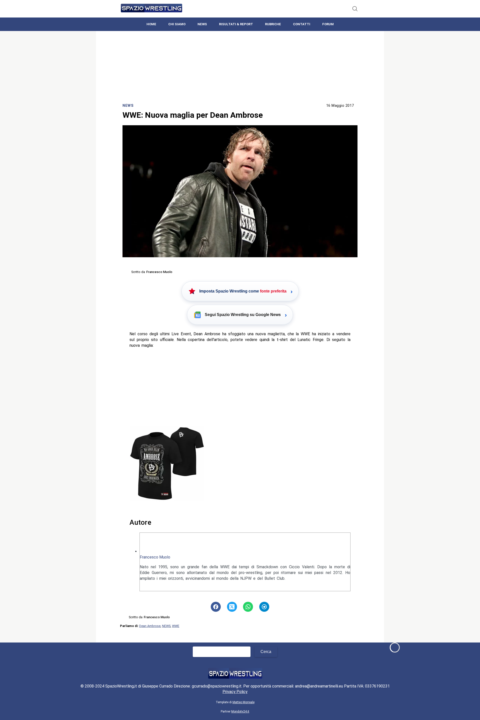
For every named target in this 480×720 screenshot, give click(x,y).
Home (151, 24)
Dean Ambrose (149, 626)
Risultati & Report (236, 24)
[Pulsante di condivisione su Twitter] (232, 607)
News (202, 24)
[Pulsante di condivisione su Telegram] (264, 607)
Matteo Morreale (243, 702)
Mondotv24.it (240, 711)
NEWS (166, 626)
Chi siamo (177, 24)
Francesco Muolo (155, 557)
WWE (175, 626)
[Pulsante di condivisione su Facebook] (216, 607)
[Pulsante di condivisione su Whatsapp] (248, 607)
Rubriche (273, 24)
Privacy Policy (235, 691)
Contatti (301, 24)
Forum (328, 24)
